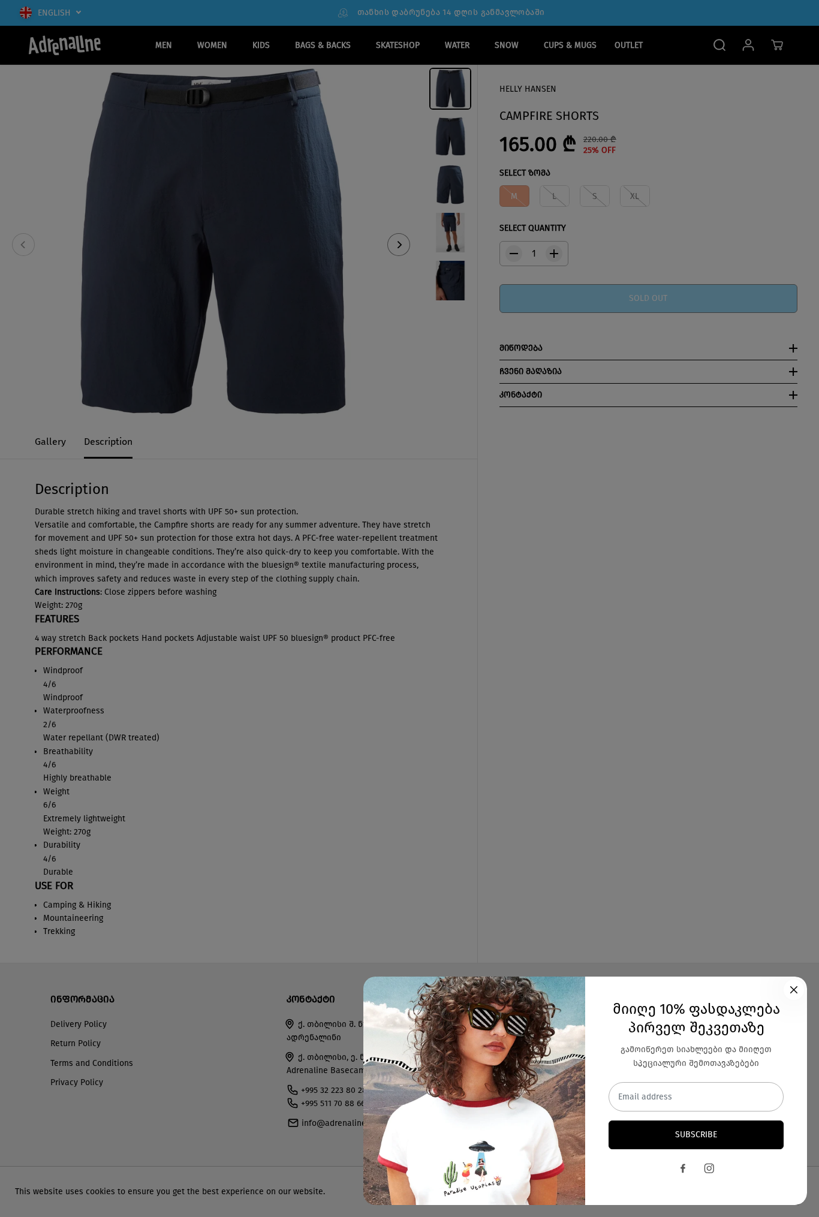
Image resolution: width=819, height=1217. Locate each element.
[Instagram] (709, 1168)
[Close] (794, 990)
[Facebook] (683, 1168)
